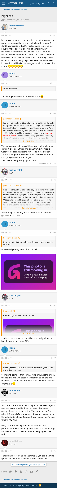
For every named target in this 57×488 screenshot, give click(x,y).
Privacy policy (18, 485)
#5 (55, 232)
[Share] (51, 35)
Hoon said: (7, 311)
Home (34, 485)
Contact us (6, 485)
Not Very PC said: (10, 238)
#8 (55, 401)
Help (28, 485)
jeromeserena (9, 19)
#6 (55, 306)
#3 (55, 113)
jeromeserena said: (11, 119)
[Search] (53, 3)
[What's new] (48, 3)
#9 (55, 451)
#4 (55, 180)
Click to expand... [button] (29, 141)
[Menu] (4, 3)
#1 (55, 35)
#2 (55, 83)
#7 (55, 358)
